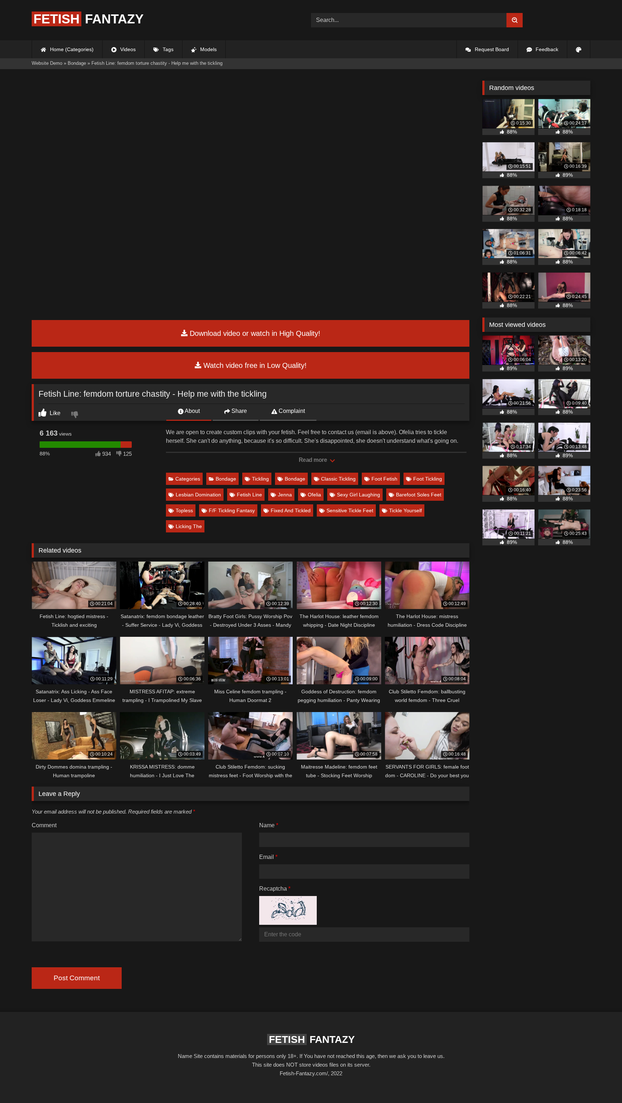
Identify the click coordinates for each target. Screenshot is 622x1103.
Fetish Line (249, 495)
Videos (127, 49)
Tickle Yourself (405, 510)
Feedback (546, 49)
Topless (184, 510)
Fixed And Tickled (291, 510)
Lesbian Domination (198, 495)
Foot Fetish (384, 479)
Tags (167, 49)
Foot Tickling (427, 479)
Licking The (189, 526)
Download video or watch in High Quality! (254, 333)
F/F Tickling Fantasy (232, 510)
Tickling (260, 479)
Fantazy (88, 19)
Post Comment (77, 978)
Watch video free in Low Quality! (254, 365)
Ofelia (314, 495)
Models (208, 49)
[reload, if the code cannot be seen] (288, 923)
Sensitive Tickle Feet (349, 510)
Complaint (291, 411)
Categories (187, 479)
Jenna (285, 495)
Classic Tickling (338, 479)
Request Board (491, 49)
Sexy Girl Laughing (358, 495)
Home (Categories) (71, 49)
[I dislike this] (75, 415)
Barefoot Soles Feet (418, 495)
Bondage (226, 479)
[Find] (514, 20)
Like (54, 413)
